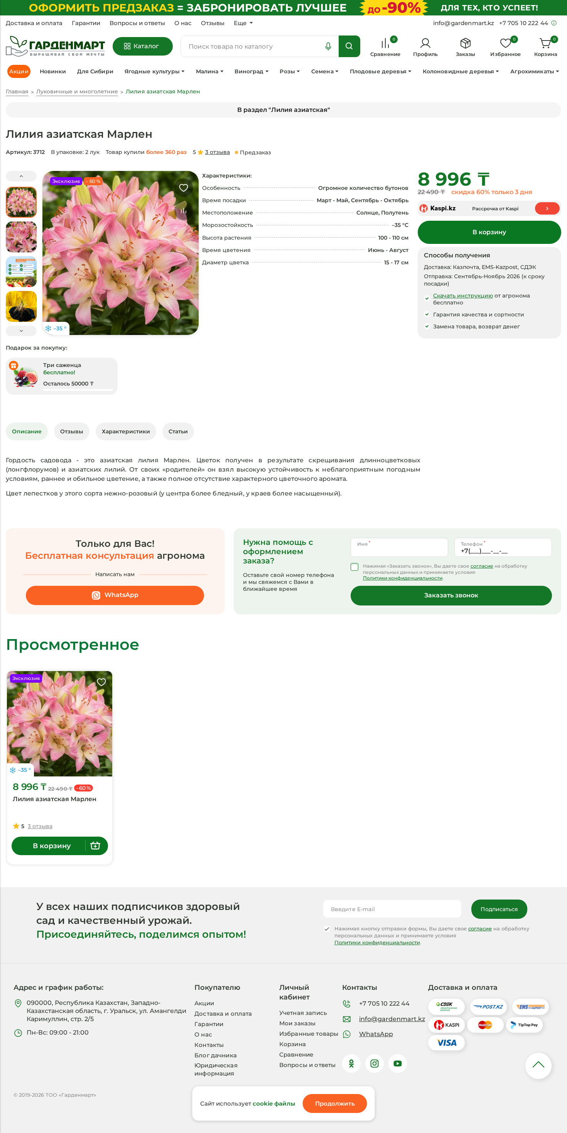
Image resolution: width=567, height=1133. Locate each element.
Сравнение (296, 1054)
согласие (482, 565)
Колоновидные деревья (458, 71)
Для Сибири (95, 71)
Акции (204, 1003)
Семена (322, 71)
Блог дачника (215, 1055)
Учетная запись (303, 1012)
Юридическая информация (216, 1069)
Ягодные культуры (152, 71)
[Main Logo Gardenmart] (55, 46)
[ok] (351, 1063)
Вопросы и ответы (137, 23)
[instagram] (374, 1063)
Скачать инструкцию (463, 295)
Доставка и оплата (34, 23)
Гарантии (86, 23)
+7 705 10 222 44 (384, 1003)
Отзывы (212, 23)
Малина (207, 71)
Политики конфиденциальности (402, 577)
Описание (27, 431)
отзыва (217, 152)
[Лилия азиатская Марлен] (59, 723)
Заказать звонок (451, 595)
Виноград (249, 71)
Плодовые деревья (378, 71)
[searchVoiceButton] (328, 46)
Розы (287, 71)
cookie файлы (274, 1103)
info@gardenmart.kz (392, 1019)
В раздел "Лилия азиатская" (283, 109)
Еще (240, 23)
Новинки (53, 71)
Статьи (178, 431)
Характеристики (126, 431)
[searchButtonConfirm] (349, 46)
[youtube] (397, 1063)
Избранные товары (308, 1033)
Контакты (209, 1044)
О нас (183, 23)
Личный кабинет (294, 992)
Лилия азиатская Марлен (54, 799)
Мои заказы (297, 1023)
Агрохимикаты (532, 71)
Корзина (292, 1044)
